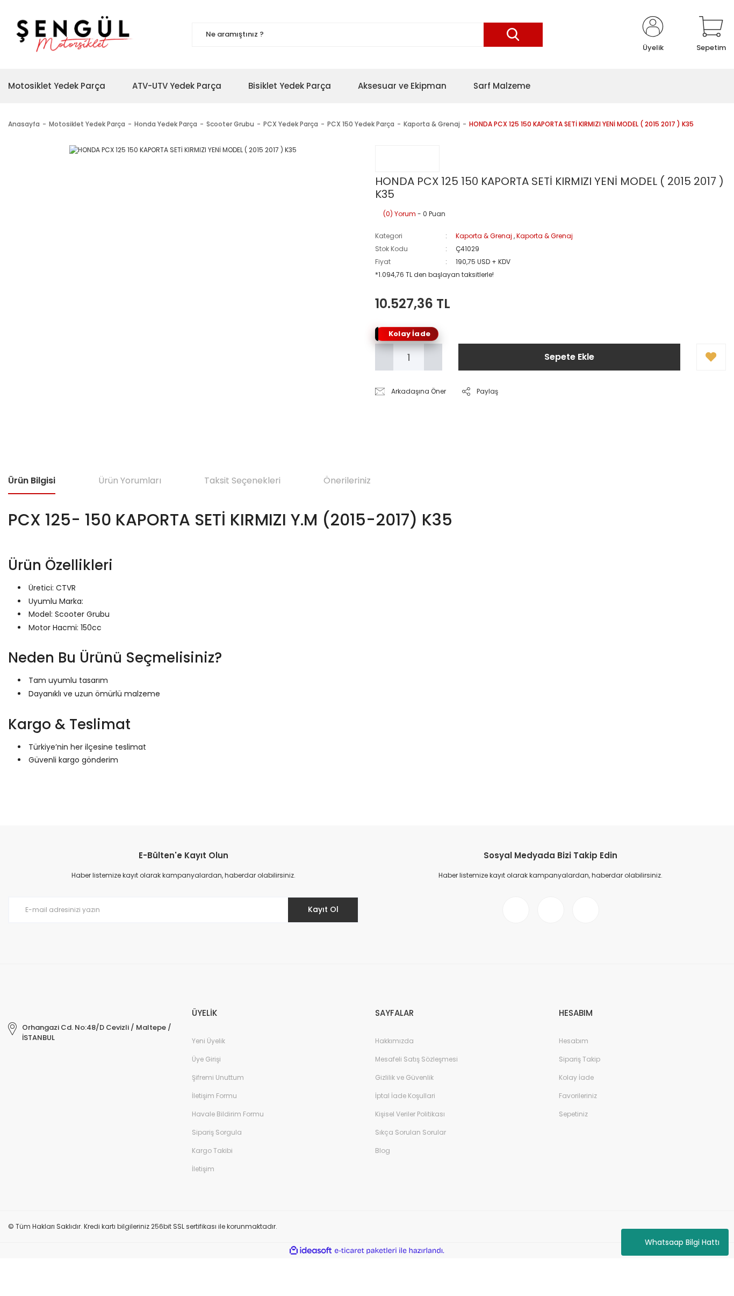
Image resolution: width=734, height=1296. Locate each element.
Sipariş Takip (579, 1059)
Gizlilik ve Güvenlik (404, 1077)
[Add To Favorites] (711, 357)
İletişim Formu (214, 1095)
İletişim (203, 1168)
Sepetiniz (573, 1114)
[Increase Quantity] (433, 357)
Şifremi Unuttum (218, 1077)
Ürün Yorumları (129, 480)
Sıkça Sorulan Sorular (410, 1132)
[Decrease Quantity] (384, 357)
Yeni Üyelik (208, 1040)
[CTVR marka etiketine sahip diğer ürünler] (407, 158)
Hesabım (573, 1040)
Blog (382, 1150)
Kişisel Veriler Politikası (410, 1114)
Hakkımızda (394, 1040)
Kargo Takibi (212, 1150)
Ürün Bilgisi (31, 480)
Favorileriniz (578, 1095)
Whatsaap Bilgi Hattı (682, 1242)
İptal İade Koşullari (405, 1095)
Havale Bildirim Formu (228, 1114)
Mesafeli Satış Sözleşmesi (416, 1059)
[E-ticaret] (365, 1251)
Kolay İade (576, 1077)
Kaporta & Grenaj (484, 235)
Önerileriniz (347, 480)
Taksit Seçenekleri (242, 480)
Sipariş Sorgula (217, 1132)
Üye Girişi (206, 1059)
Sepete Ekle (569, 357)
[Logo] (72, 34)
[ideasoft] (310, 1250)
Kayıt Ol (323, 909)
